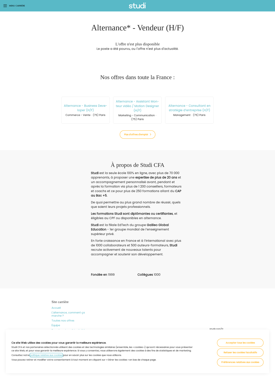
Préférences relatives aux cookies (240, 362)
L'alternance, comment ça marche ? (68, 314)
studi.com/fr (216, 329)
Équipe (56, 325)
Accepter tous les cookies (240, 342)
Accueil (56, 308)
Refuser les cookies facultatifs (240, 352)
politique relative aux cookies (46, 355)
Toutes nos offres (63, 320)
